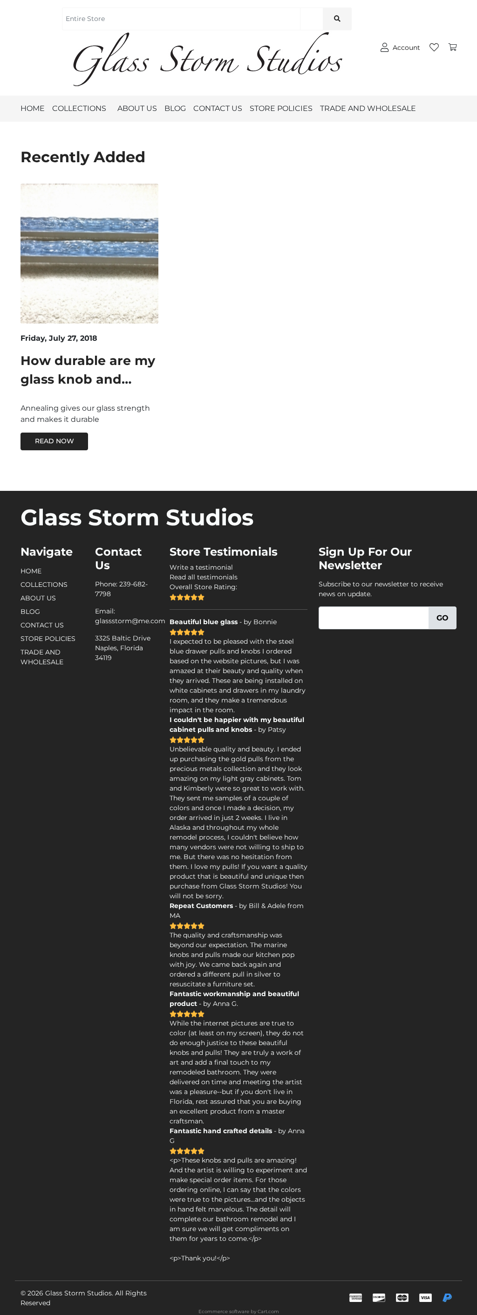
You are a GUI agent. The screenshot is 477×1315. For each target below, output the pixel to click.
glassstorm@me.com (130, 621)
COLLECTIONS (79, 108)
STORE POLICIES (281, 108)
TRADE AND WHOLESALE (368, 108)
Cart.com (268, 1311)
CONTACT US (217, 108)
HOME (32, 108)
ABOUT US (137, 108)
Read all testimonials (204, 577)
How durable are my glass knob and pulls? (87, 379)
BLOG (175, 108)
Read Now (54, 441)
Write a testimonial (201, 567)
